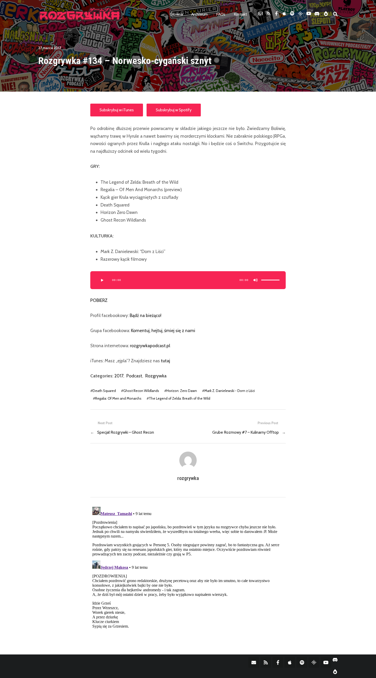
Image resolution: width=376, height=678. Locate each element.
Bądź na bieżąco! (145, 315)
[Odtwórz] (101, 280)
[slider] (270, 280)
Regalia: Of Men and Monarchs (118, 398)
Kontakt (240, 14)
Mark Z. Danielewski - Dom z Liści (229, 391)
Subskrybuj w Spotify (174, 109)
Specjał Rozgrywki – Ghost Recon (125, 432)
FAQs (220, 14)
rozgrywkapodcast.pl (150, 345)
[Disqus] (188, 569)
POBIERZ (98, 300)
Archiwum (199, 14)
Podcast (134, 375)
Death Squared (104, 391)
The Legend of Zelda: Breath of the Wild (179, 398)
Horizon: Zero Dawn (182, 391)
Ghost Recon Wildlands (141, 391)
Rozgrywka (156, 375)
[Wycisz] (255, 280)
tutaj (165, 360)
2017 (118, 375)
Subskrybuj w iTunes (116, 109)
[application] (188, 280)
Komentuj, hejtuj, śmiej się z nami (163, 330)
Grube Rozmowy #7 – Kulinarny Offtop (245, 432)
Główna (176, 14)
